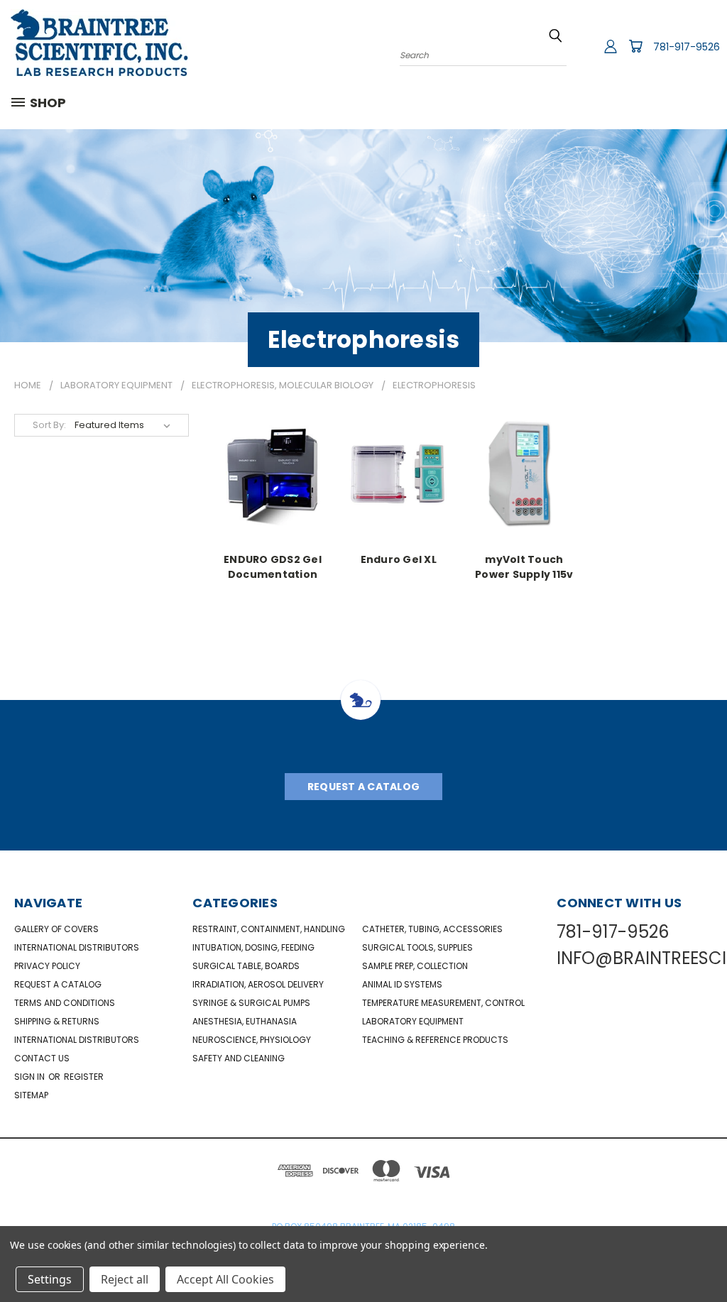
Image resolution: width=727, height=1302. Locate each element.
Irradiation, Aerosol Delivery (258, 984)
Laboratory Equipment (413, 1021)
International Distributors (76, 947)
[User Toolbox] (610, 46)
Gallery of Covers (56, 929)
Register (84, 1077)
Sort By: (49, 425)
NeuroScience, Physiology (251, 1040)
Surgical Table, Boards (246, 966)
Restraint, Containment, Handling (268, 929)
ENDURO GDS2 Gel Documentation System (273, 566)
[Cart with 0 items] (635, 46)
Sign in (30, 1077)
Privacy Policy (47, 966)
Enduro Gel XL (399, 559)
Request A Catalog (363, 786)
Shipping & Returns (56, 1021)
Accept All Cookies (225, 1279)
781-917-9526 (686, 47)
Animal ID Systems (402, 984)
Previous (705, 1257)
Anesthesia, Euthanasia (244, 1021)
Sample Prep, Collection (415, 966)
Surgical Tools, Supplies (417, 947)
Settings (50, 1279)
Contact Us (42, 1058)
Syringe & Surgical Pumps (251, 1003)
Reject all (124, 1279)
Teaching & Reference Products (435, 1040)
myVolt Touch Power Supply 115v (524, 566)
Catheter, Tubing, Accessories (432, 929)
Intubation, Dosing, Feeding (253, 947)
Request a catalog (58, 984)
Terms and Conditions (64, 1003)
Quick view (272, 472)
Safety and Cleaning (238, 1058)
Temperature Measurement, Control (443, 1003)
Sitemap (31, 1095)
